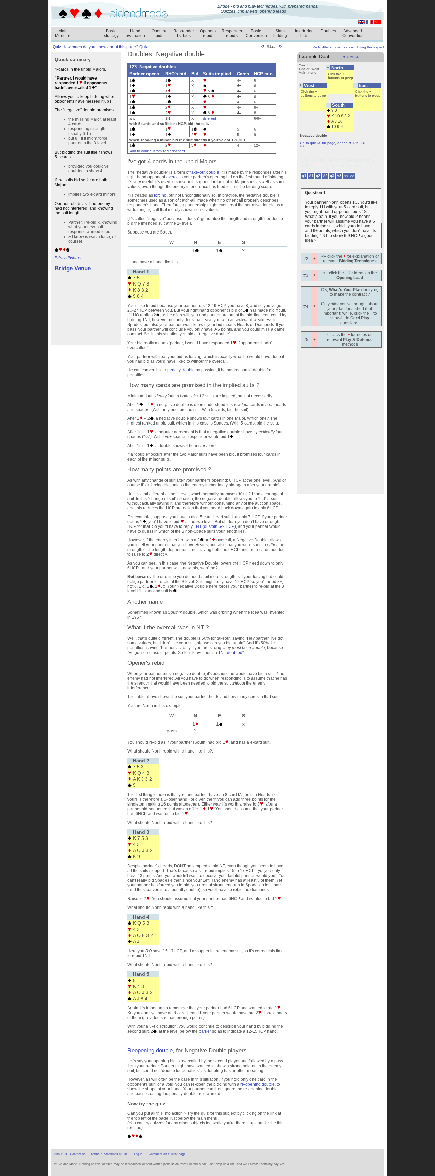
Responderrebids (232, 33)
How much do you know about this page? (100, 47)
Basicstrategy (111, 33)
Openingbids (160, 33)
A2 (325, 176)
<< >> (349, 176)
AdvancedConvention (353, 33)
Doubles (328, 31)
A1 (311, 176)
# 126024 (351, 57)
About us (60, 1154)
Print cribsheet (68, 258)
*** (302, 147)
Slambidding (280, 33)
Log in (138, 1154)
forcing (160, 195)
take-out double (204, 172)
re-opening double (257, 1084)
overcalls (174, 177)
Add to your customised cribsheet (157, 151)
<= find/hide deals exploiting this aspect (348, 47)
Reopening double (150, 1050)
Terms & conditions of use (109, 1154)
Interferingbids (304, 33)
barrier (205, 1031)
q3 (332, 176)
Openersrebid (208, 33)
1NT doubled (230, 652)
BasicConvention (256, 33)
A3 (339, 176)
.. (301, 139)
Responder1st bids (183, 33)
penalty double (181, 370)
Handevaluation (135, 33)
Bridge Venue (73, 268)
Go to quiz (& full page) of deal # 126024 (332, 143)
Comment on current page (167, 1154)
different (209, 118)
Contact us (78, 1154)
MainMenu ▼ (63, 32)
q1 (304, 176)
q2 (318, 176)
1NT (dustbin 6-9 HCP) (215, 526)
